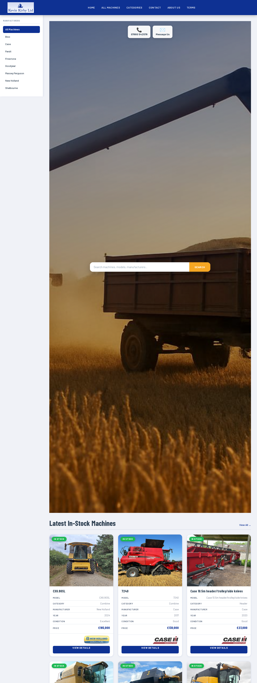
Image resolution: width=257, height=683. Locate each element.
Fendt (8, 51)
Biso (7, 36)
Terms (191, 7)
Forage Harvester (173, 20)
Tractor (232, 20)
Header (214, 20)
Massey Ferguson (14, 73)
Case (8, 44)
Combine (132, 20)
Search (200, 267)
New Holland (12, 80)
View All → (245, 524)
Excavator (152, 20)
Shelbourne (11, 87)
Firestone (10, 58)
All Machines (110, 7)
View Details (81, 647)
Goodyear (10, 65)
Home (91, 7)
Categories (134, 7)
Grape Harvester (195, 20)
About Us (173, 7)
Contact (155, 7)
